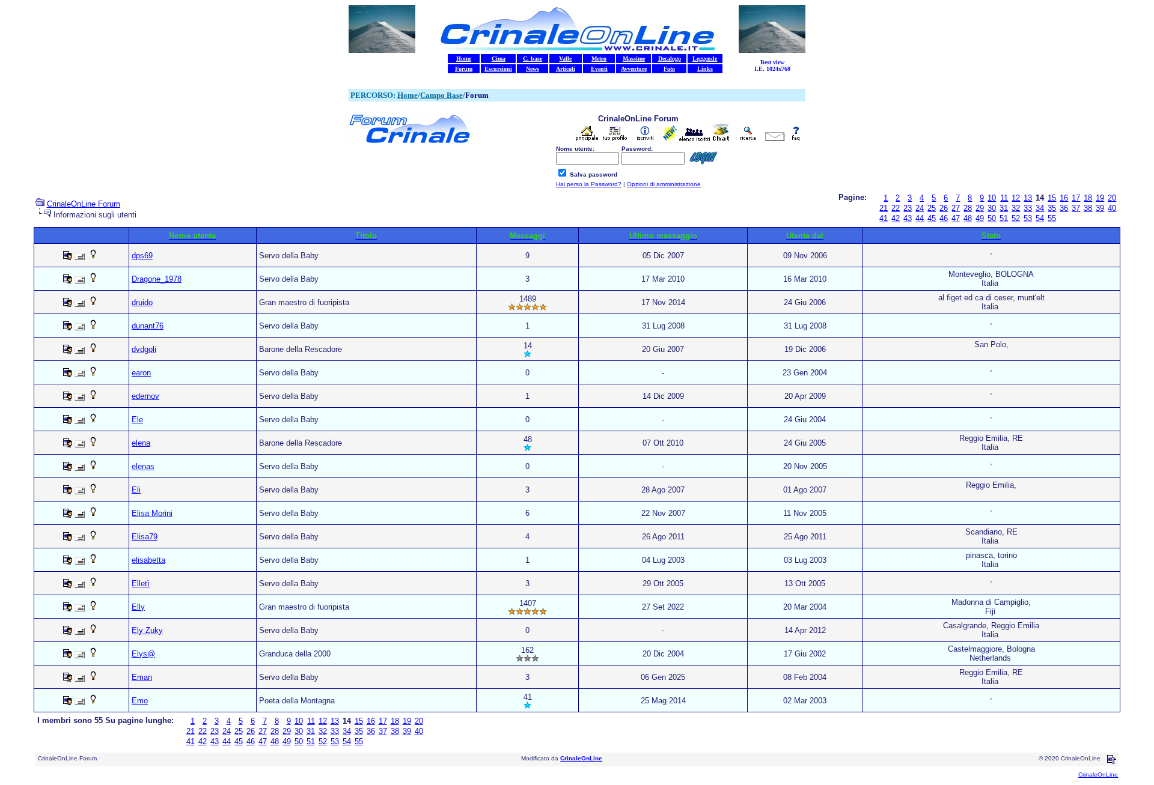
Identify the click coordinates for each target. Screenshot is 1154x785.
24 (919, 208)
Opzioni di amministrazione (664, 184)
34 (1040, 208)
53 (1028, 218)
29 (979, 208)
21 (883, 208)
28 (967, 208)
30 (992, 208)
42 (895, 218)
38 (1088, 208)
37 (1076, 208)
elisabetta (148, 560)
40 (1112, 208)
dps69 (142, 255)
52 (1016, 218)
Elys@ (143, 653)
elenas (143, 466)
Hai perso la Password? (588, 184)
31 (1004, 208)
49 (979, 218)
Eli (136, 489)
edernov (145, 396)
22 (895, 208)
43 (907, 218)
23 (907, 208)
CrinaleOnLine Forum (83, 203)
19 (1100, 197)
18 (1088, 197)
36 (1064, 208)
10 (992, 197)
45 (931, 218)
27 (955, 208)
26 (943, 208)
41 (883, 218)
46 (943, 218)
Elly (138, 606)
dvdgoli (144, 349)
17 (1076, 197)
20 (1112, 197)
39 (1100, 208)
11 (1004, 197)
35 (1052, 208)
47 (955, 218)
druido (142, 302)
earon (141, 372)
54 (1040, 218)
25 (931, 208)
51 (1004, 218)
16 (1064, 197)
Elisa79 (144, 536)
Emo (140, 700)
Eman (142, 677)
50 (992, 218)
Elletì (141, 583)
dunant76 (147, 325)
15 (1052, 197)
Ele (137, 419)
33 (1028, 208)
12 (1016, 197)
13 (1028, 197)
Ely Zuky (147, 630)
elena (141, 442)
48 (967, 218)
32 (1016, 208)
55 (1052, 218)
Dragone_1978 (157, 278)
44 (919, 218)
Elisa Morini (152, 513)
